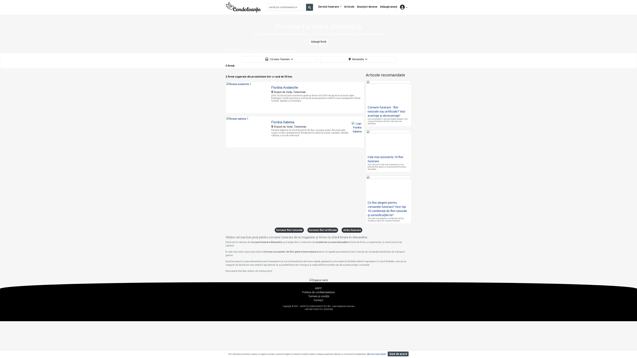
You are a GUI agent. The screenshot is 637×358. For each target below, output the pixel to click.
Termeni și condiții (318, 296)
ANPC (318, 288)
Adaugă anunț (388, 6)
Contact (318, 300)
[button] (404, 7)
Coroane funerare (279, 59)
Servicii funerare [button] (329, 6)
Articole (349, 6)
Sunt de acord (398, 354)
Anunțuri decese (367, 6)
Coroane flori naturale (289, 230)
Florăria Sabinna (282, 122)
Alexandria (358, 59)
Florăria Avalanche (284, 88)
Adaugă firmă (318, 41)
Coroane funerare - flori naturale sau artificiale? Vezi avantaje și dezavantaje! (386, 111)
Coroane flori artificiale (323, 230)
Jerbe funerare (352, 230)
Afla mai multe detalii (376, 354)
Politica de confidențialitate (318, 292)
